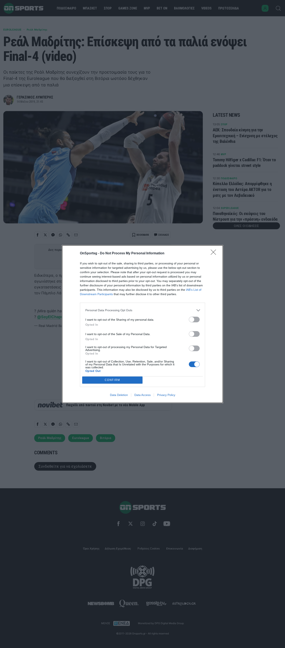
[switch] (194, 319)
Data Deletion (119, 395)
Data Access (142, 395)
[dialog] (142, 324)
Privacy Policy (166, 395)
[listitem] (142, 310)
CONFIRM (112, 380)
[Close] (215, 253)
